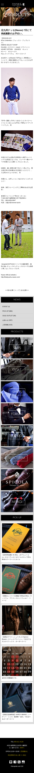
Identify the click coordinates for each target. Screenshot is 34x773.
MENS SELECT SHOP (9, 45)
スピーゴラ (13, 51)
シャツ (26, 49)
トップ (17, 290)
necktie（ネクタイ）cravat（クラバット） (16, 47)
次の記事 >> (25, 290)
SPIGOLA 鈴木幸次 (17, 479)
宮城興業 (17, 501)
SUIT (17, 347)
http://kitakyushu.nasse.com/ (10, 277)
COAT (17, 369)
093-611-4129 (18, 742)
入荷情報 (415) (7, 325)
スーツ (4, 51)
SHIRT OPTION (7, 49)
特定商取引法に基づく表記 (17, 755)
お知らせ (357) (7, 320)
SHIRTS (17, 391)
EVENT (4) (6, 306)
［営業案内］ (23, 751)
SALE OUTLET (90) (9, 315)
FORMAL (17, 413)
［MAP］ (22, 747)
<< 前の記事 (9, 290)
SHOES (18, 49)
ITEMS (17, 457)
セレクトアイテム (8, 54)
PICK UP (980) (7, 311)
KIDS (17, 435)
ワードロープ (21, 54)
